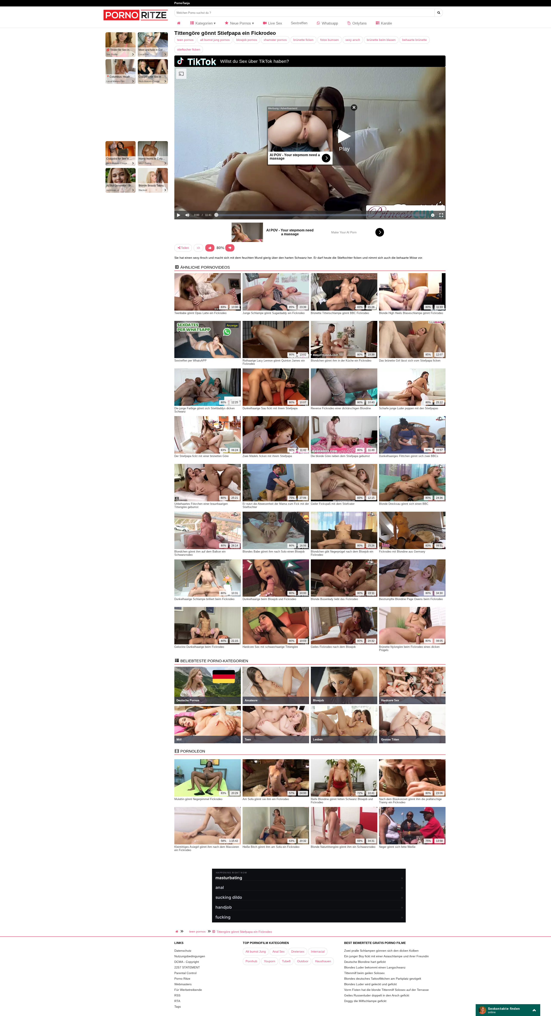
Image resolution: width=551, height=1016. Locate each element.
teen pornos (185, 40)
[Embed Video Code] (198, 248)
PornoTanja (182, 3)
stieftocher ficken (188, 49)
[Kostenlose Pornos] (135, 22)
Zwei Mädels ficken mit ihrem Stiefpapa (267, 456)
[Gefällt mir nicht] (230, 248)
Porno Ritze (182, 978)
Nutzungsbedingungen (189, 956)
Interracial (318, 951)
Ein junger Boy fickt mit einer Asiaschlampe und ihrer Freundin (386, 956)
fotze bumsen (329, 40)
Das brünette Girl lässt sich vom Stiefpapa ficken (409, 360)
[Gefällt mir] (210, 248)
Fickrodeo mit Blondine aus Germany (402, 551)
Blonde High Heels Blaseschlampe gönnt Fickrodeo (411, 313)
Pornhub (251, 961)
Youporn (269, 961)
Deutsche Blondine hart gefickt (365, 962)
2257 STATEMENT (187, 967)
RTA (177, 1001)
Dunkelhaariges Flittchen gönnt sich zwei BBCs (408, 456)
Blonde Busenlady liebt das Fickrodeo (334, 599)
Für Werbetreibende (188, 989)
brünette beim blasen (381, 40)
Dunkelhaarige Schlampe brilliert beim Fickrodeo (204, 599)
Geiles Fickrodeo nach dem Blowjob (333, 646)
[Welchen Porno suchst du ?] (439, 13)
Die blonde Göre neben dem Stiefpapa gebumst (340, 456)
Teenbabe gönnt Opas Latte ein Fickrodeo (200, 313)
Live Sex (274, 23)
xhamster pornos (275, 40)
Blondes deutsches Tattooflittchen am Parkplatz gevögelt (382, 978)
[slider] (194, 201)
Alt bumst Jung (256, 951)
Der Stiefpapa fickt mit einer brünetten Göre (201, 456)
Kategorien (203, 23)
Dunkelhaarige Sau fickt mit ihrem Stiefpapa (270, 408)
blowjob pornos (246, 40)
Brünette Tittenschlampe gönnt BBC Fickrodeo (340, 313)
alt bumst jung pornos (215, 40)
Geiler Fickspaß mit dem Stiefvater (332, 503)
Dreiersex (297, 951)
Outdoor (302, 961)
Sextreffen (299, 23)
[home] (177, 931)
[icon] (179, 23)
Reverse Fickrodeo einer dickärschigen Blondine (341, 408)
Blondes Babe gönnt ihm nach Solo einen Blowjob (274, 551)
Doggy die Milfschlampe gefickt (365, 1001)
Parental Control (185, 973)
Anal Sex (278, 951)
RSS (177, 995)
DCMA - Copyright (186, 962)
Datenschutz (182, 950)
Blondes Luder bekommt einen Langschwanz (375, 967)
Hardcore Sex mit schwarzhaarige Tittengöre (270, 646)
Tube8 (286, 961)
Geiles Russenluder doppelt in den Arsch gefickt (376, 995)
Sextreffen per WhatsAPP (190, 360)
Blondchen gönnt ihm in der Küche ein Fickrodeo (341, 360)
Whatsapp (329, 23)
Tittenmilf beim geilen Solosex (364, 973)
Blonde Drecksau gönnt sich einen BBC (403, 503)
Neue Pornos (240, 23)
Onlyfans (359, 23)
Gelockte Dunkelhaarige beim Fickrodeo (199, 646)
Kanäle (386, 23)
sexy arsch (352, 40)
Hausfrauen (323, 961)
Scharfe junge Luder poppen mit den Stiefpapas (408, 408)
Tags (177, 1006)
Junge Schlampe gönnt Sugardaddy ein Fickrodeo (274, 313)
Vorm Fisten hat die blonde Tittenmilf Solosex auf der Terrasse (386, 989)
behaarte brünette (414, 40)
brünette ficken (303, 40)
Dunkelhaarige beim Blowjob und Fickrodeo (269, 599)
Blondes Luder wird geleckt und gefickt (370, 984)
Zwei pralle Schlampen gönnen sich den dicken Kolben (381, 950)
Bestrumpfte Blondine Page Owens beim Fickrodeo (411, 599)
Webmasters (183, 984)
